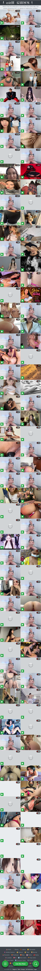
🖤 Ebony (15, 949)
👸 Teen (27, 952)
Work (19, 969)
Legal (35, 969)
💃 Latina (23, 949)
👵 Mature (20, 952)
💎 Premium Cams (20, 960)
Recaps (23, 969)
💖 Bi (14, 957)
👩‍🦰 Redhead (14, 955)
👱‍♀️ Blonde (34, 952)
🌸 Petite (29, 955)
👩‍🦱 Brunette (6, 955)
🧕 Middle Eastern (9, 952)
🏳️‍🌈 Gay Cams (32, 957)
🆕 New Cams (22, 957)
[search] (35, 963)
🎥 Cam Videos (10, 966)
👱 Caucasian (31, 949)
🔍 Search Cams (30, 966)
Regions (15, 969)
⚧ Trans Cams (8, 960)
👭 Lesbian (8, 957)
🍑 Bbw (22, 955)
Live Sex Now (21, 964)
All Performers (29, 969)
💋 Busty (36, 955)
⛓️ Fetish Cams (32, 960)
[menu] (5, 963)
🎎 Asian (8, 949)
